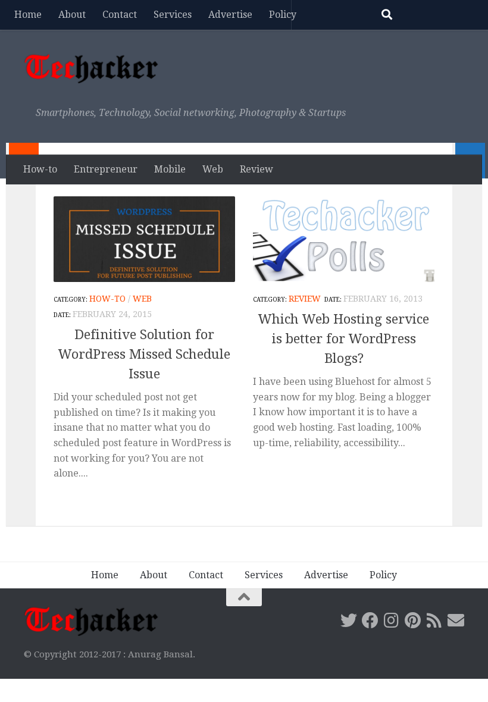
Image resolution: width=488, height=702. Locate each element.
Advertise (230, 14)
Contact (119, 14)
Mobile (170, 169)
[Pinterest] (413, 620)
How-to (40, 169)
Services (173, 14)
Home (28, 14)
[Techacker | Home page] (91, 68)
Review (256, 169)
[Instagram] (391, 620)
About (72, 14)
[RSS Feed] (434, 620)
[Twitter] (348, 620)
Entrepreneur (105, 169)
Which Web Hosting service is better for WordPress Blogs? (343, 339)
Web (212, 169)
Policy (282, 14)
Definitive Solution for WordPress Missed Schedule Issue (144, 354)
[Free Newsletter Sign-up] (456, 620)
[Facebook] (370, 620)
